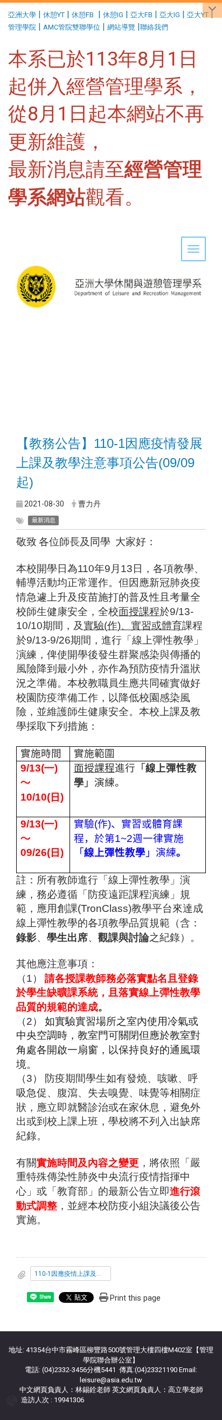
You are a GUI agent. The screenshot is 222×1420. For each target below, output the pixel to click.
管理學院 (22, 27)
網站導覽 (121, 27)
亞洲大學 (22, 15)
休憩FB (83, 15)
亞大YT (198, 15)
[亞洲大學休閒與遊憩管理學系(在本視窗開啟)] (111, 253)
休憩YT (54, 15)
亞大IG (169, 15)
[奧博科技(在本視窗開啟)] (13, 1400)
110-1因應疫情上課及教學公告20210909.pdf (72, 1274)
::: (4, 13)
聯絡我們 (155, 27)
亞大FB (141, 15)
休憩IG (113, 15)
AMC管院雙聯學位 (71, 27)
